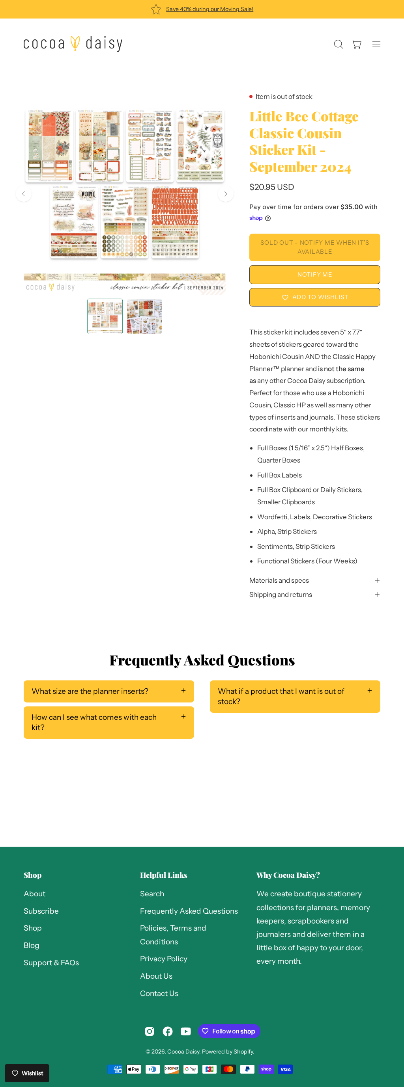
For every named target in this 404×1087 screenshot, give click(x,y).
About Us (156, 976)
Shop (32, 874)
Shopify (243, 1051)
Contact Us (159, 993)
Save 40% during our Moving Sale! (209, 9)
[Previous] (24, 194)
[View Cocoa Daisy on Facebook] (168, 1031)
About (34, 893)
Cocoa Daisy (183, 1051)
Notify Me (315, 274)
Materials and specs (279, 580)
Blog (31, 945)
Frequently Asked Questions (189, 911)
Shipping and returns (280, 594)
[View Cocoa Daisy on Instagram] (149, 1031)
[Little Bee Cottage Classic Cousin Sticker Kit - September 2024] (105, 316)
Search (152, 893)
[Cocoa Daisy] (73, 43)
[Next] (226, 194)
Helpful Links (163, 874)
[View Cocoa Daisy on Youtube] (186, 1031)
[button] (337, 44)
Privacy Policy (163, 959)
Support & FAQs (51, 962)
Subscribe (41, 911)
